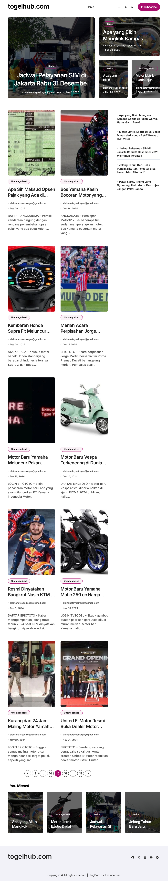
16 (65, 773)
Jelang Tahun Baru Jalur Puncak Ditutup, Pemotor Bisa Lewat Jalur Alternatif (51, 83)
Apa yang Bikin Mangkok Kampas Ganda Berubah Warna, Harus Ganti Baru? (137, 118)
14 (50, 773)
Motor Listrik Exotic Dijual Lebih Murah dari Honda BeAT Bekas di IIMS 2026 (138, 135)
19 (80, 773)
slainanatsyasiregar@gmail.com (43, 92)
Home (90, 7)
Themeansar (112, 875)
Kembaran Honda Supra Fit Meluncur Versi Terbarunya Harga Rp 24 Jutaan (28, 334)
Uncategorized (146, 68)
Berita (51, 66)
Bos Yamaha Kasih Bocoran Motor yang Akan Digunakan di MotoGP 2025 (81, 198)
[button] (89, 58)
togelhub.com (28, 6)
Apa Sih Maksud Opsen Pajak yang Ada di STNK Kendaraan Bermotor (31, 198)
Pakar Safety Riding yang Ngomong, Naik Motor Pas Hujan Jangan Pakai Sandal (138, 185)
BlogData (94, 875)
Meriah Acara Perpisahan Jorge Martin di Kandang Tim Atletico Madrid (83, 334)
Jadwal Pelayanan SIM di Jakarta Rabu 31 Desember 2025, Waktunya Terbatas (138, 152)
